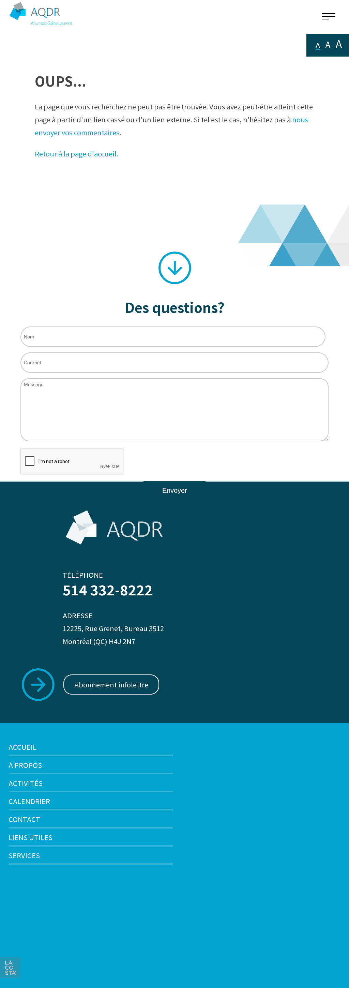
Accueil (22, 747)
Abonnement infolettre (111, 684)
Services (24, 855)
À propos (25, 765)
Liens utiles (30, 837)
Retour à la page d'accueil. (76, 153)
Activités (26, 783)
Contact (24, 819)
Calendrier (29, 801)
